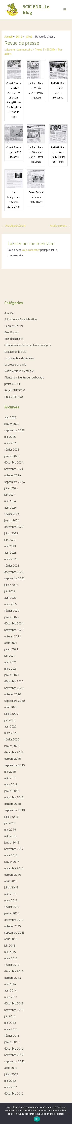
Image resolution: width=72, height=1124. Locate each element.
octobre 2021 (12, 636)
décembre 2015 (13, 920)
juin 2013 (9, 1016)
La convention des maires (19, 358)
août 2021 (10, 643)
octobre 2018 (12, 804)
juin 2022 (9, 591)
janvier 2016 (11, 913)
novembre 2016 (13, 868)
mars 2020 (11, 733)
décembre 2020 (13, 681)
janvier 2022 (11, 617)
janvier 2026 (11, 424)
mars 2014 (11, 997)
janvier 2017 (11, 861)
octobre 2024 (12, 475)
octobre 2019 (12, 758)
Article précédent (14, 225)
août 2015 (10, 939)
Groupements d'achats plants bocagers (27, 345)
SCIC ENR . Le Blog (36, 9)
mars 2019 (11, 784)
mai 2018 (10, 829)
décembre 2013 (13, 1003)
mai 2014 (10, 984)
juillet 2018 (11, 817)
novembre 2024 (13, 469)
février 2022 (11, 610)
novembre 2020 (13, 688)
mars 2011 (11, 1087)
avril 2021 (10, 662)
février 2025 (11, 449)
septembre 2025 (14, 430)
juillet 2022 (11, 585)
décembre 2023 (13, 527)
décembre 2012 (13, 1048)
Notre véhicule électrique (19, 371)
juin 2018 (9, 823)
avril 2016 (10, 894)
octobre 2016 (12, 874)
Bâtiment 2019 (13, 326)
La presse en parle (15, 364)
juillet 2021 (11, 649)
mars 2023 (11, 559)
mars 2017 (11, 855)
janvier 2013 (11, 1042)
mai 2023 (10, 546)
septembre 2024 (14, 482)
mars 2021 (11, 668)
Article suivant (60, 225)
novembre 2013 (13, 1010)
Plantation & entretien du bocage (24, 377)
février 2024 (11, 514)
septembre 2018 (14, 810)
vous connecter (31, 250)
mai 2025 (10, 437)
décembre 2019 (13, 752)
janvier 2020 (11, 746)
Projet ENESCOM (45, 49)
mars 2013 (11, 1029)
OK (37, 1119)
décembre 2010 (13, 1093)
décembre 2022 (13, 572)
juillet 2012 (11, 1074)
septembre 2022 (14, 578)
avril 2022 (10, 598)
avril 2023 (10, 552)
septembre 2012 (14, 1061)
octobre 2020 (12, 694)
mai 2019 (10, 771)
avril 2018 (10, 836)
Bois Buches (11, 332)
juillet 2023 (11, 533)
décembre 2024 (13, 462)
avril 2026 (10, 417)
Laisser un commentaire (18, 49)
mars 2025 (11, 443)
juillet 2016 (11, 887)
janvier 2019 (11, 791)
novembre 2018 (13, 797)
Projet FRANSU (13, 396)
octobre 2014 (12, 978)
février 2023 (11, 565)
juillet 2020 (11, 714)
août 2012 (10, 1068)
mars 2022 (11, 604)
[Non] (67, 1113)
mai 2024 (10, 501)
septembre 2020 (14, 701)
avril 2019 (10, 778)
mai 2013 (10, 1023)
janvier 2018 (11, 842)
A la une (9, 313)
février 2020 (11, 739)
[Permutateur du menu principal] (65, 9)
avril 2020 (10, 726)
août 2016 (10, 881)
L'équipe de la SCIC (15, 352)
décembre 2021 (13, 623)
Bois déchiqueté (13, 339)
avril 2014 (10, 990)
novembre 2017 (13, 849)
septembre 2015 (14, 932)
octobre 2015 (12, 926)
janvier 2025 (11, 456)
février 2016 (11, 907)
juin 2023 (9, 540)
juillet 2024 (11, 488)
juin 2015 (9, 945)
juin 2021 (9, 655)
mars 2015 (11, 958)
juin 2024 (9, 494)
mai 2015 (10, 952)
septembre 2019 (14, 765)
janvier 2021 (11, 675)
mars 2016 (11, 900)
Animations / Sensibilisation (20, 319)
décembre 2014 (13, 971)
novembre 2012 (13, 1055)
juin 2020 (9, 720)
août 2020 (10, 707)
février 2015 (11, 965)
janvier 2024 (11, 520)
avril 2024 (10, 507)
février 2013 (11, 1035)
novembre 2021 (13, 630)
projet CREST (12, 384)
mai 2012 (10, 1081)
